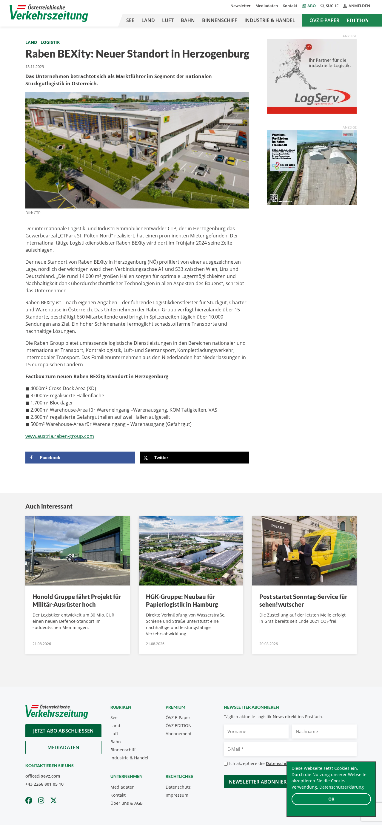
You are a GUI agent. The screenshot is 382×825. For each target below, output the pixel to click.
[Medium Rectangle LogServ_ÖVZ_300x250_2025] (312, 75)
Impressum (177, 795)
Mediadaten (266, 5)
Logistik (50, 42)
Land (148, 20)
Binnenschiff (219, 20)
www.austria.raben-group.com (59, 436)
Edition (357, 20)
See (130, 20)
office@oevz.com (42, 776)
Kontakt (290, 5)
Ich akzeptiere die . (277, 763)
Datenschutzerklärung (341, 787)
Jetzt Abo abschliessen (63, 730)
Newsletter (240, 5)
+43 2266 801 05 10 (44, 784)
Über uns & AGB (126, 803)
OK (331, 799)
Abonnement (179, 733)
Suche (332, 5)
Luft (168, 20)
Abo (311, 5)
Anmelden (359, 5)
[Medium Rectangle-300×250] (312, 167)
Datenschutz (178, 787)
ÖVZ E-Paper (324, 20)
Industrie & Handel (269, 20)
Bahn (188, 20)
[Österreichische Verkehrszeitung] (49, 13)
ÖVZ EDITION (179, 725)
